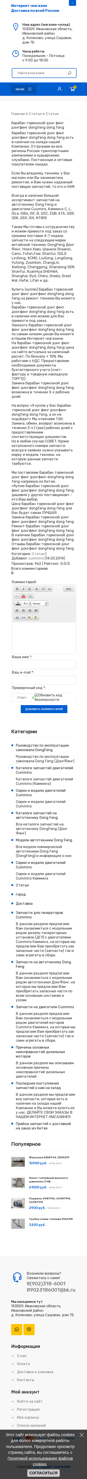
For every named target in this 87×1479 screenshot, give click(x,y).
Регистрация (28, 1409)
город (21, 894)
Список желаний (31, 1425)
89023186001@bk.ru (51, 1290)
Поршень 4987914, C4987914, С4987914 (50, 1200)
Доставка (24, 903)
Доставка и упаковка (34, 1372)
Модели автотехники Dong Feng (44, 840)
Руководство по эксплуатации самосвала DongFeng (42, 747)
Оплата (23, 1364)
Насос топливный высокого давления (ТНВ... (48, 1179)
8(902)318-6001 (46, 1284)
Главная (18, 114)
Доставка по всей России (35, 8)
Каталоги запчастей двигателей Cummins (44, 770)
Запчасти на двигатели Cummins (45, 1007)
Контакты (25, 1380)
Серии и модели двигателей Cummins (41, 792)
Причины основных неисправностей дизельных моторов (40, 1051)
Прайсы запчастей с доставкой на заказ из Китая (43, 1126)
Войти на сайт (29, 1401)
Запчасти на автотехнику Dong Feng (43, 964)
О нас (21, 1356)
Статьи (35, 114)
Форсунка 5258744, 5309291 (49, 1157)
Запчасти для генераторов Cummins (39, 915)
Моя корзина (27, 1417)
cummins (36, 558)
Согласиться (43, 1473)
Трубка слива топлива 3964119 (51, 1219)
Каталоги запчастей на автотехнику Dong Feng (37, 815)
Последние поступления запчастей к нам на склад (38, 1085)
